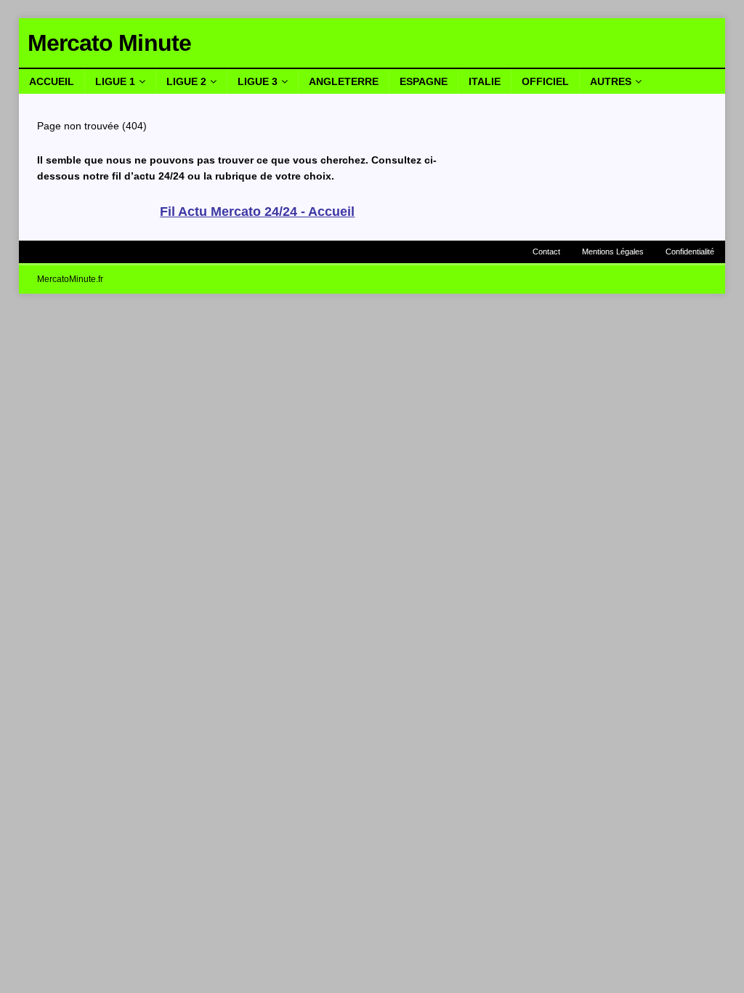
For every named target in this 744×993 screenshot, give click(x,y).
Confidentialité (690, 251)
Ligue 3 (258, 81)
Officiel (545, 81)
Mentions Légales (613, 251)
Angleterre (344, 81)
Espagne (424, 81)
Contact (546, 251)
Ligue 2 (186, 81)
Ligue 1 (115, 81)
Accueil (51, 81)
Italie (485, 81)
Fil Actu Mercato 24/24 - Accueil (257, 211)
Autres (610, 81)
